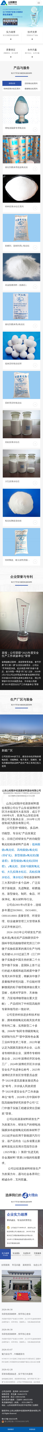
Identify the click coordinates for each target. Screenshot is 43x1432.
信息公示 (37, 1265)
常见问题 (16, 1265)
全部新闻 (5, 1265)
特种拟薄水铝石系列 (12, 89)
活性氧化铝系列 (31, 83)
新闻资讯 (27, 1265)
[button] (40, 615)
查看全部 (12, 83)
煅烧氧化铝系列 (31, 89)
